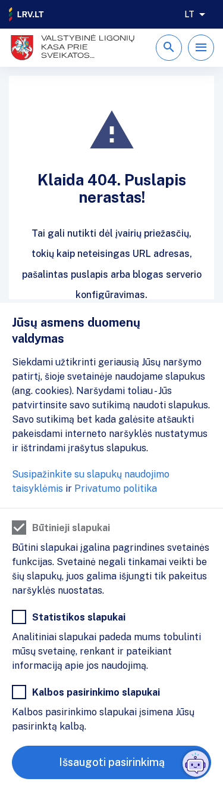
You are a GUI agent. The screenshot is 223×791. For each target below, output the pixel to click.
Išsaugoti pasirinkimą (112, 762)
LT (189, 14)
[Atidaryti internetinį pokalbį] (196, 763)
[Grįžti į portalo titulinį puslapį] (27, 14)
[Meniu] (201, 48)
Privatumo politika (115, 488)
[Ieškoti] (169, 48)
